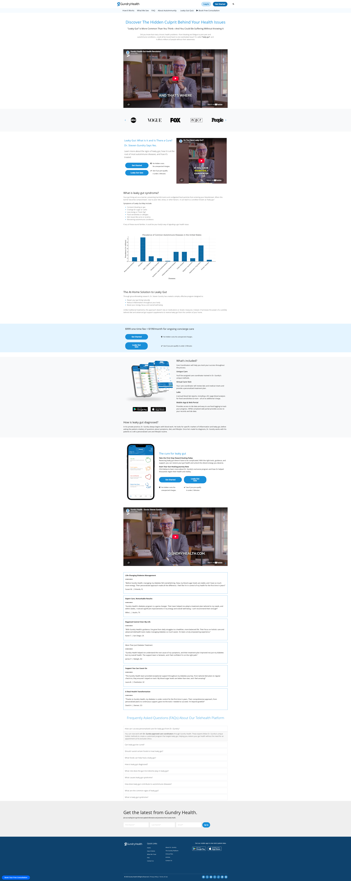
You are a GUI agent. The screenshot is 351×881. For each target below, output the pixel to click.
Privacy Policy (154, 877)
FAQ (153, 10)
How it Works (128, 10)
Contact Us (150, 861)
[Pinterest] (226, 877)
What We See (143, 10)
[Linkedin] (222, 877)
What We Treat (151, 854)
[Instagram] (214, 877)
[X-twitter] (207, 877)
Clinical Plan (169, 854)
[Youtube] (211, 877)
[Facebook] (203, 877)
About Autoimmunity (167, 10)
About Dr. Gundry (171, 847)
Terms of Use (164, 877)
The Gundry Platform (172, 851)
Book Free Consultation (209, 10)
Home (149, 848)
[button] (125, 120)
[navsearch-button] (233, 4)
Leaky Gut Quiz (187, 10)
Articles (168, 857)
